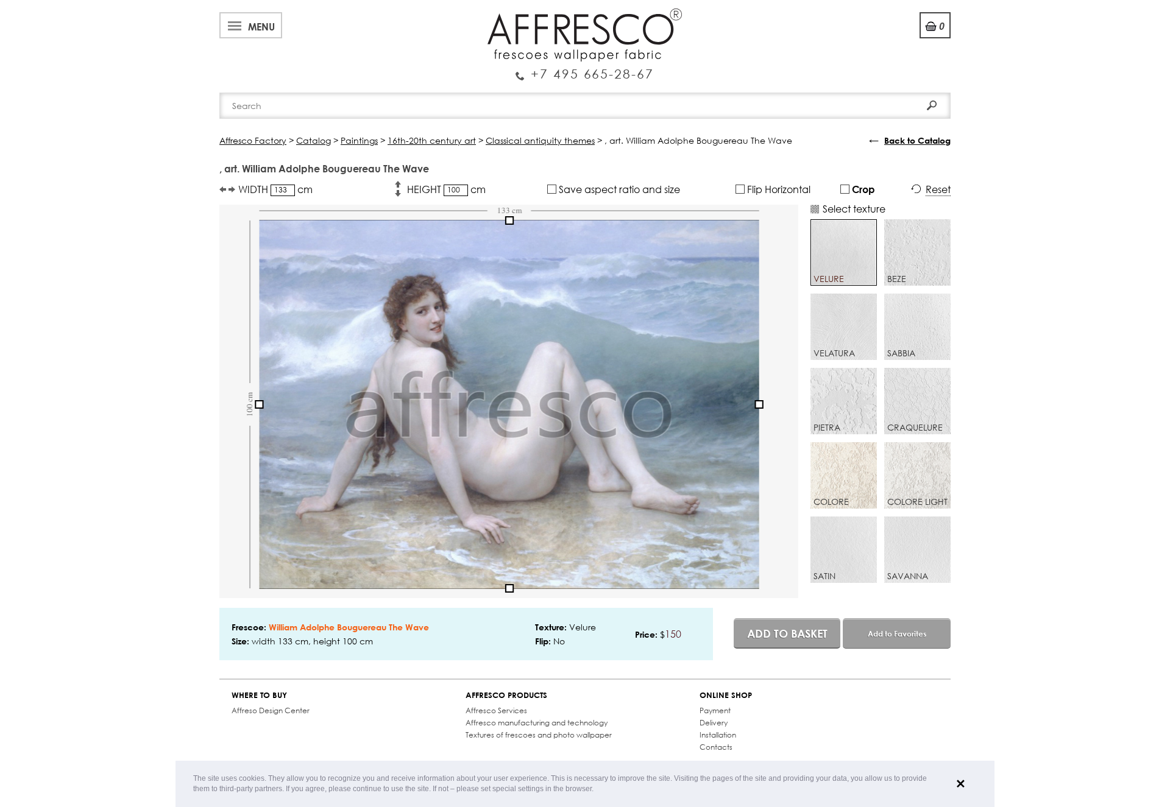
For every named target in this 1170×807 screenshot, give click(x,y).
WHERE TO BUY (259, 695)
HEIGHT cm (446, 189)
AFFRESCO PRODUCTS (506, 695)
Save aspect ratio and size (618, 189)
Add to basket (787, 633)
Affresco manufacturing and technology (537, 722)
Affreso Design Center (271, 710)
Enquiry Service (584, 68)
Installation (718, 735)
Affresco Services (496, 710)
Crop (862, 189)
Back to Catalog (917, 140)
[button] (596, 789)
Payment (715, 710)
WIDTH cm (275, 189)
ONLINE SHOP (726, 695)
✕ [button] (961, 784)
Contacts (716, 747)
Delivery (714, 722)
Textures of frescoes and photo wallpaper (539, 735)
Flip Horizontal (777, 189)
